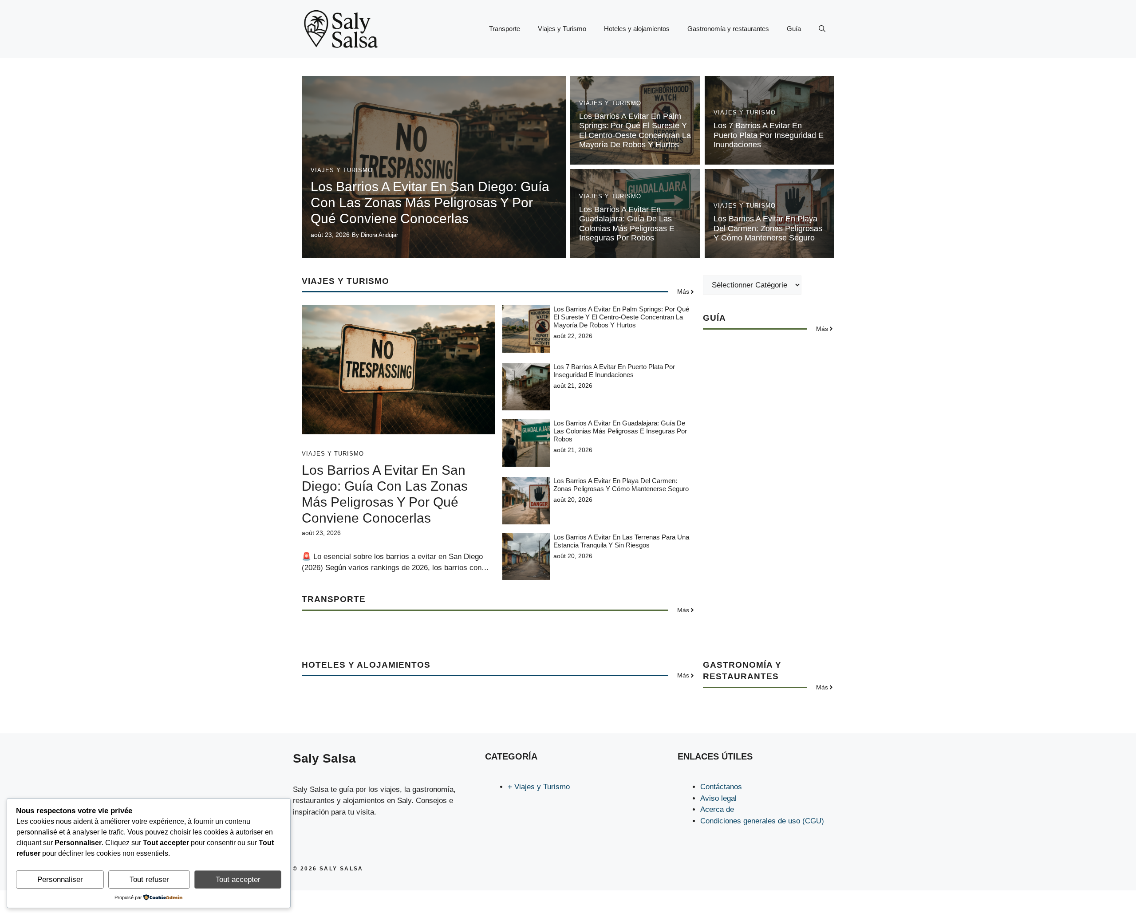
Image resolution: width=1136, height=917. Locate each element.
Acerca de (717, 809)
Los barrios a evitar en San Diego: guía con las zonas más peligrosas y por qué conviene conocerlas (430, 202)
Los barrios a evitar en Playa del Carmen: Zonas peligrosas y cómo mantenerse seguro (768, 228)
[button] (822, 29)
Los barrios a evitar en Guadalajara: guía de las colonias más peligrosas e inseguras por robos (626, 224)
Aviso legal (718, 798)
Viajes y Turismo (562, 28)
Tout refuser (149, 879)
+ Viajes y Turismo (539, 787)
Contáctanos (721, 787)
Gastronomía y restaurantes (728, 28)
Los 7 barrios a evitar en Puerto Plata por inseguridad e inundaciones (769, 135)
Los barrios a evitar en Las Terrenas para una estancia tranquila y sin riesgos (621, 541)
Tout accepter (238, 879)
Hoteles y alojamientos (637, 28)
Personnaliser (60, 879)
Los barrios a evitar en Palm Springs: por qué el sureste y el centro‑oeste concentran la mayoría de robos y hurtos (635, 131)
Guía (794, 28)
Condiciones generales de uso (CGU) (762, 821)
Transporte (504, 28)
